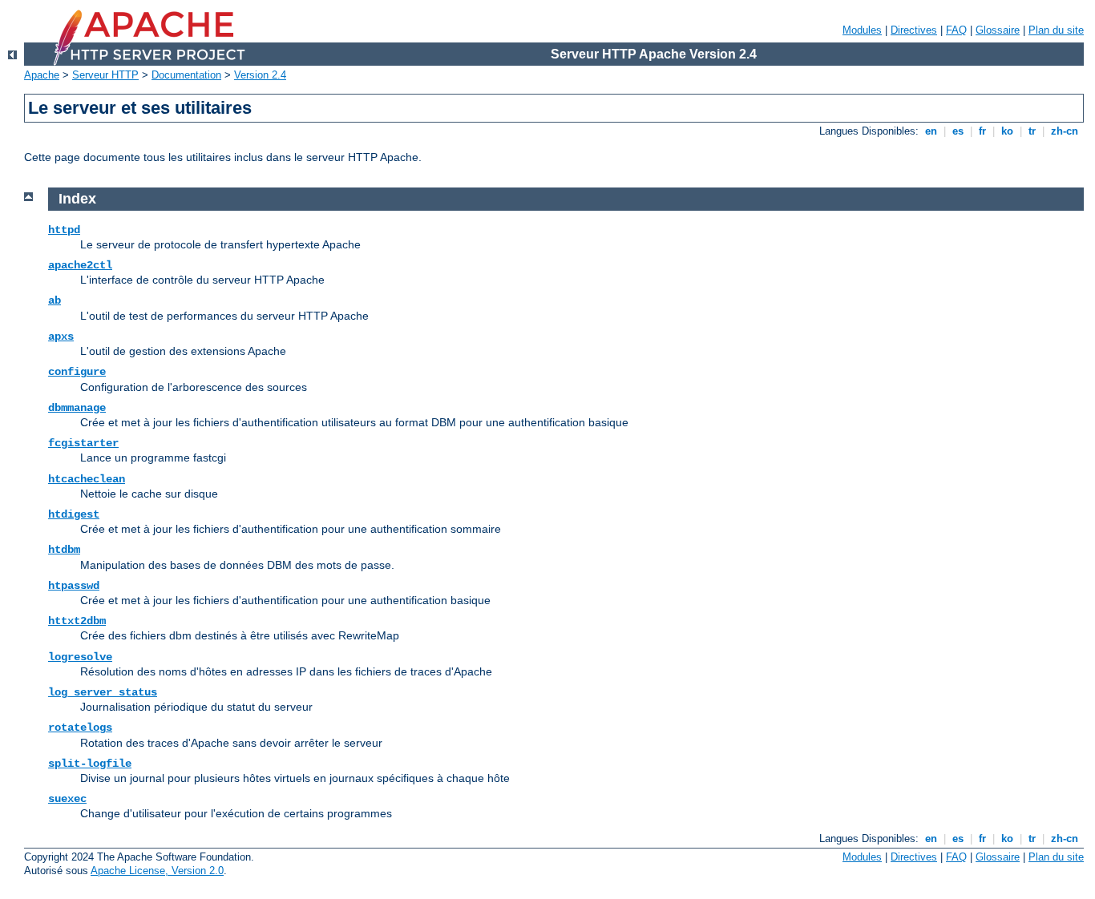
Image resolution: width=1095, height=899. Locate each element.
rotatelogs (80, 727)
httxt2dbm (77, 621)
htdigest (73, 514)
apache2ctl (80, 265)
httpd (64, 230)
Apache (41, 75)
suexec (67, 798)
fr (982, 131)
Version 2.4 (260, 75)
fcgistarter (83, 443)
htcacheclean (86, 479)
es (958, 131)
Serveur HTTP (105, 75)
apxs (61, 336)
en (931, 131)
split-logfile (89, 763)
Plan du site (1056, 30)
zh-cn (1064, 131)
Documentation (186, 75)
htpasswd (73, 585)
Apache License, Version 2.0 (157, 871)
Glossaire (998, 30)
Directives (914, 30)
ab (54, 300)
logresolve (80, 657)
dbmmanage (77, 407)
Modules (862, 30)
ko (1007, 131)
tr (1032, 131)
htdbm (64, 549)
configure (77, 371)
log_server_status (102, 692)
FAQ (956, 30)
